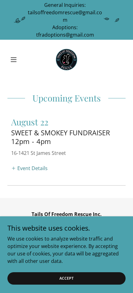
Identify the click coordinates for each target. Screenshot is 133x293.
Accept (66, 278)
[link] (66, 59)
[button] (16, 59)
